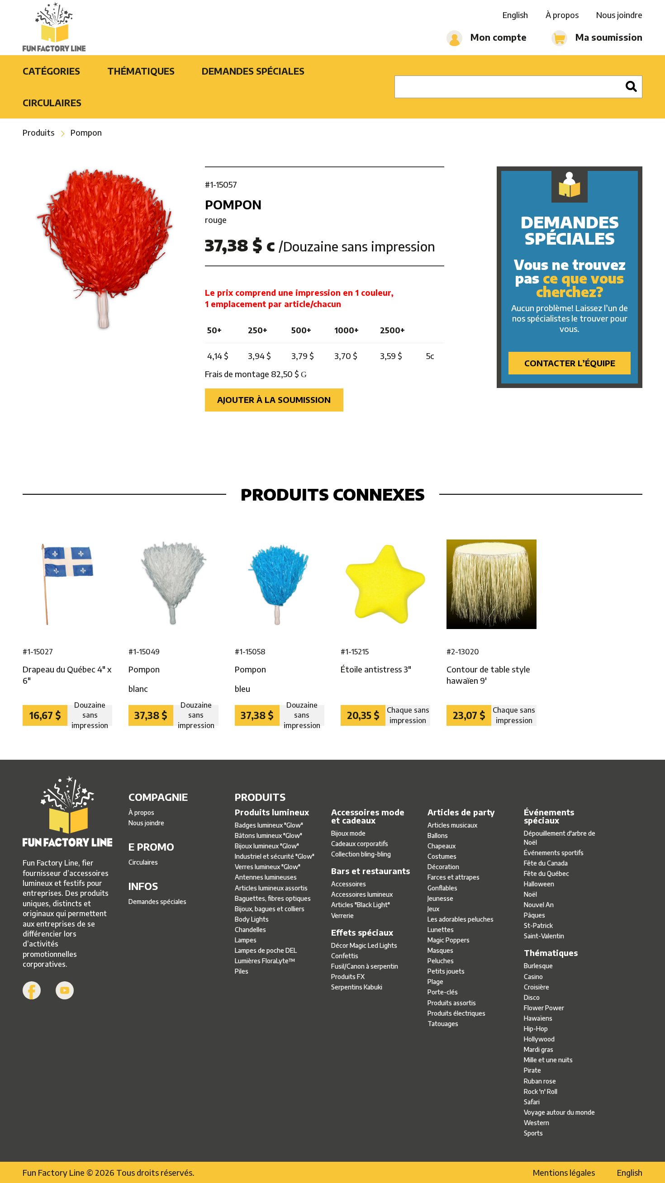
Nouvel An (539, 905)
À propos (562, 14)
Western (536, 1122)
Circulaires (52, 102)
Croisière (536, 987)
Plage (435, 981)
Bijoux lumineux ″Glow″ (267, 846)
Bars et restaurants (370, 871)
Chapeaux (442, 846)
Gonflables (442, 888)
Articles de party (461, 812)
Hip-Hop (536, 1028)
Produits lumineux (272, 812)
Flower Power (544, 1008)
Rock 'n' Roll (540, 1091)
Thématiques (141, 70)
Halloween (539, 884)
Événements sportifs (554, 852)
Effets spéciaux (362, 932)
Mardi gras (538, 1049)
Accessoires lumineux (362, 894)
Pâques (534, 915)
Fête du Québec (546, 873)
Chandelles (250, 929)
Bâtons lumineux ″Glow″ (268, 835)
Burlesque (538, 966)
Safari (532, 1102)
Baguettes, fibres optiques (273, 898)
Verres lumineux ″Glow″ (267, 867)
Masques (440, 950)
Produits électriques (456, 1013)
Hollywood (539, 1039)
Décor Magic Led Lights (364, 945)
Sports (533, 1133)
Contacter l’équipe (569, 363)
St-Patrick (538, 925)
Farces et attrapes (454, 877)
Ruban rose (540, 1081)
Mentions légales (564, 1172)
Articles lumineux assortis (271, 888)
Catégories (51, 70)
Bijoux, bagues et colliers (269, 909)
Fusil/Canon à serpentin (364, 966)
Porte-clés (443, 992)
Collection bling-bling (361, 854)
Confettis (344, 956)
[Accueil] (54, 27)
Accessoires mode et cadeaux (367, 816)
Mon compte (497, 37)
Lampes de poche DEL (266, 950)
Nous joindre (619, 14)
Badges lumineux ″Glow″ (269, 825)
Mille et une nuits (548, 1060)
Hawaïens (538, 1018)
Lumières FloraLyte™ (265, 961)
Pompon (86, 132)
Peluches (441, 961)
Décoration (443, 867)
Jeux (433, 909)
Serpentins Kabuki (356, 987)
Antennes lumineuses (266, 877)
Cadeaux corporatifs (359, 843)
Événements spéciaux (549, 816)
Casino (533, 976)
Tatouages (443, 1023)
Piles (241, 971)
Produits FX (348, 976)
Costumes (442, 856)
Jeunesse (440, 898)
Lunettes (441, 929)
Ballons (438, 835)
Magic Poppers (449, 940)
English (515, 14)
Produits (38, 132)
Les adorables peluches (461, 919)
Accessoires (348, 884)
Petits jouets (446, 971)
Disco (532, 997)
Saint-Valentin (544, 936)
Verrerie (342, 915)
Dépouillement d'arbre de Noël (559, 837)
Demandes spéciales (253, 70)
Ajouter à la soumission (274, 399)
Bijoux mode (348, 833)
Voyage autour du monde (559, 1112)
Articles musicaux (452, 825)
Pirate (532, 1070)
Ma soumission (607, 37)
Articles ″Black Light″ (360, 905)
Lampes (245, 940)
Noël (530, 894)
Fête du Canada (546, 863)
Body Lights (252, 919)
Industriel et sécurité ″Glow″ (274, 856)
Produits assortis (452, 1003)
